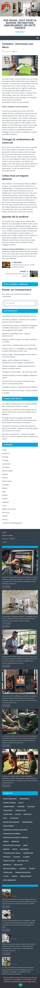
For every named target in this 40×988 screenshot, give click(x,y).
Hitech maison (7, 481)
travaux (14, 876)
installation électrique (11, 845)
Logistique (5, 502)
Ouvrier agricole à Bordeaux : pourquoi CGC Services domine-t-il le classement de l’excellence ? (24, 892)
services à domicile (9, 868)
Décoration (6, 467)
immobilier (15, 841)
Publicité (5, 516)
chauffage (31, 807)
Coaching (5, 460)
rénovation (18, 865)
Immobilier (5, 485)
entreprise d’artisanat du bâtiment (15, 837)
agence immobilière (10, 799)
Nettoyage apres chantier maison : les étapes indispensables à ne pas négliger (25, 935)
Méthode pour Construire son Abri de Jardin (16, 410)
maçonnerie (24, 849)
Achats (4, 450)
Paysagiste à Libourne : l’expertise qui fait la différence (20, 387)
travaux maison (25, 876)
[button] (37, 37)
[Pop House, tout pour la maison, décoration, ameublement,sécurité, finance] (20, 15)
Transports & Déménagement (12, 523)
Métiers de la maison (9, 509)
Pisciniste (16, 857)
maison (14, 849)
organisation (28, 853)
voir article (6, 906)
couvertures (7, 814)
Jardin (4, 492)
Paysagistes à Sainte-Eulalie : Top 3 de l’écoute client (19, 372)
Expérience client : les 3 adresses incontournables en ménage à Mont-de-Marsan (24, 960)
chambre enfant (9, 807)
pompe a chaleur (9, 861)
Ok (20, 985)
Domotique (27, 814)
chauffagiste (7, 810)
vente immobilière (9, 880)
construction (20, 810)
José (15, 51)
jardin (25, 845)
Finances (5, 478)
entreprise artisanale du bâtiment (15, 830)
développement (8, 826)
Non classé (5, 512)
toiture (6, 876)
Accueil (4, 532)
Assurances (6, 453)
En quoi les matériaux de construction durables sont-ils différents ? (19, 412)
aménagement (24, 799)
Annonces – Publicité (8, 539)
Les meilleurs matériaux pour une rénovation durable (19, 404)
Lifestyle (5, 499)
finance (6, 841)
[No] (37, 981)
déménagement (27, 822)
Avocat (21, 803)
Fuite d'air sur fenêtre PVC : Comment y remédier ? (19, 434)
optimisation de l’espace (11, 853)
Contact (4, 542)
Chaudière (20, 807)
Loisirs (4, 505)
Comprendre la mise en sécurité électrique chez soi (19, 316)
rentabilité (7, 865)
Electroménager (7, 471)
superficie (22, 868)
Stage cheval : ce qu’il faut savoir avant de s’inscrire (19, 345)
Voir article (6, 587)
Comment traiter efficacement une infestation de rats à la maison (22, 912)
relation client (23, 861)
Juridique (5, 495)
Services (4, 519)
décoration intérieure (11, 822)
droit (5, 818)
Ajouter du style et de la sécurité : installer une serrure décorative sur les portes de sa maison (20, 428)
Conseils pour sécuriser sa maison (17, 406)
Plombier (26, 857)
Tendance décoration (23, 872)
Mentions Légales (7, 535)
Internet (4, 488)
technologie (7, 872)
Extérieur (5, 474)
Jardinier (6, 849)
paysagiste (7, 857)
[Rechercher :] (20, 303)
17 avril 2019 (7, 51)
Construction (6, 464)
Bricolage (5, 457)
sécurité (32, 868)
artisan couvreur (9, 803)
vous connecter (15, 294)
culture (18, 814)
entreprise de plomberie (11, 834)
